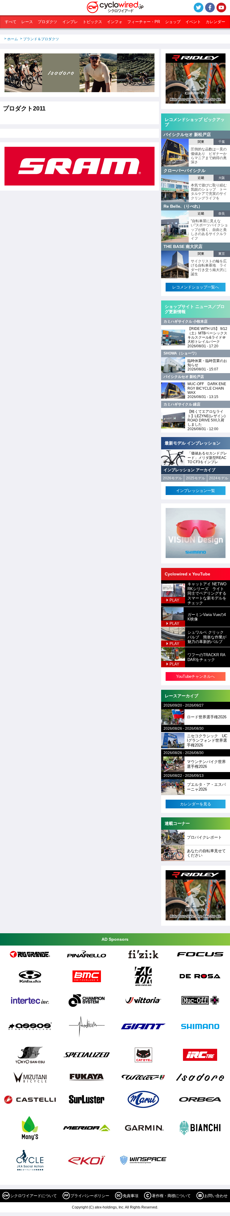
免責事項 (130, 1195)
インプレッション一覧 (195, 490)
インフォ (114, 22)
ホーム (12, 39)
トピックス (92, 22)
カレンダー (215, 22)
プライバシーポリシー (89, 1195)
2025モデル (195, 478)
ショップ (173, 22)
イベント (193, 22)
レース (27, 22)
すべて (10, 22)
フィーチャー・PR (143, 22)
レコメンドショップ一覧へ (195, 287)
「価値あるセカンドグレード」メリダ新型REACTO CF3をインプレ (207, 457)
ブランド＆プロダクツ (41, 39)
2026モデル (172, 478)
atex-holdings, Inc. (109, 1207)
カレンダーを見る (195, 804)
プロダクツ (47, 22)
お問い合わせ (216, 1195)
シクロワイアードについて (33, 1195)
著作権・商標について (171, 1195)
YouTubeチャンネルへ (195, 676)
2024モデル (218, 478)
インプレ (70, 22)
